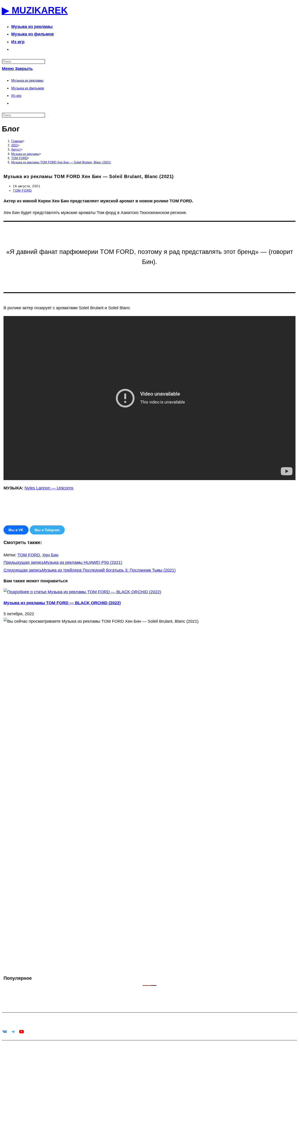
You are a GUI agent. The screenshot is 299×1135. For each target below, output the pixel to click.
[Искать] (48, 116)
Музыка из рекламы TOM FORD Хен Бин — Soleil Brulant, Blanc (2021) (61, 162)
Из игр (16, 96)
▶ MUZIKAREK (35, 10)
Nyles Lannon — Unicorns (49, 488)
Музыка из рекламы (27, 80)
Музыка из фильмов (27, 88)
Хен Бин (50, 555)
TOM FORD (22, 190)
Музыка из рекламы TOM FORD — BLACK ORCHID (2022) (62, 603)
